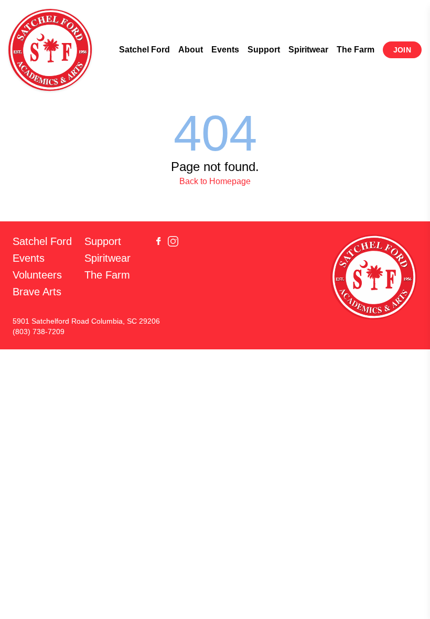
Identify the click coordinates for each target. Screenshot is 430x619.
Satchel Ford (144, 49)
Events (225, 49)
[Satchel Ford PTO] (50, 49)
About (190, 49)
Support (264, 49)
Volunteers (37, 275)
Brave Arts (37, 291)
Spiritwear (308, 49)
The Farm (355, 49)
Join (402, 50)
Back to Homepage (215, 181)
